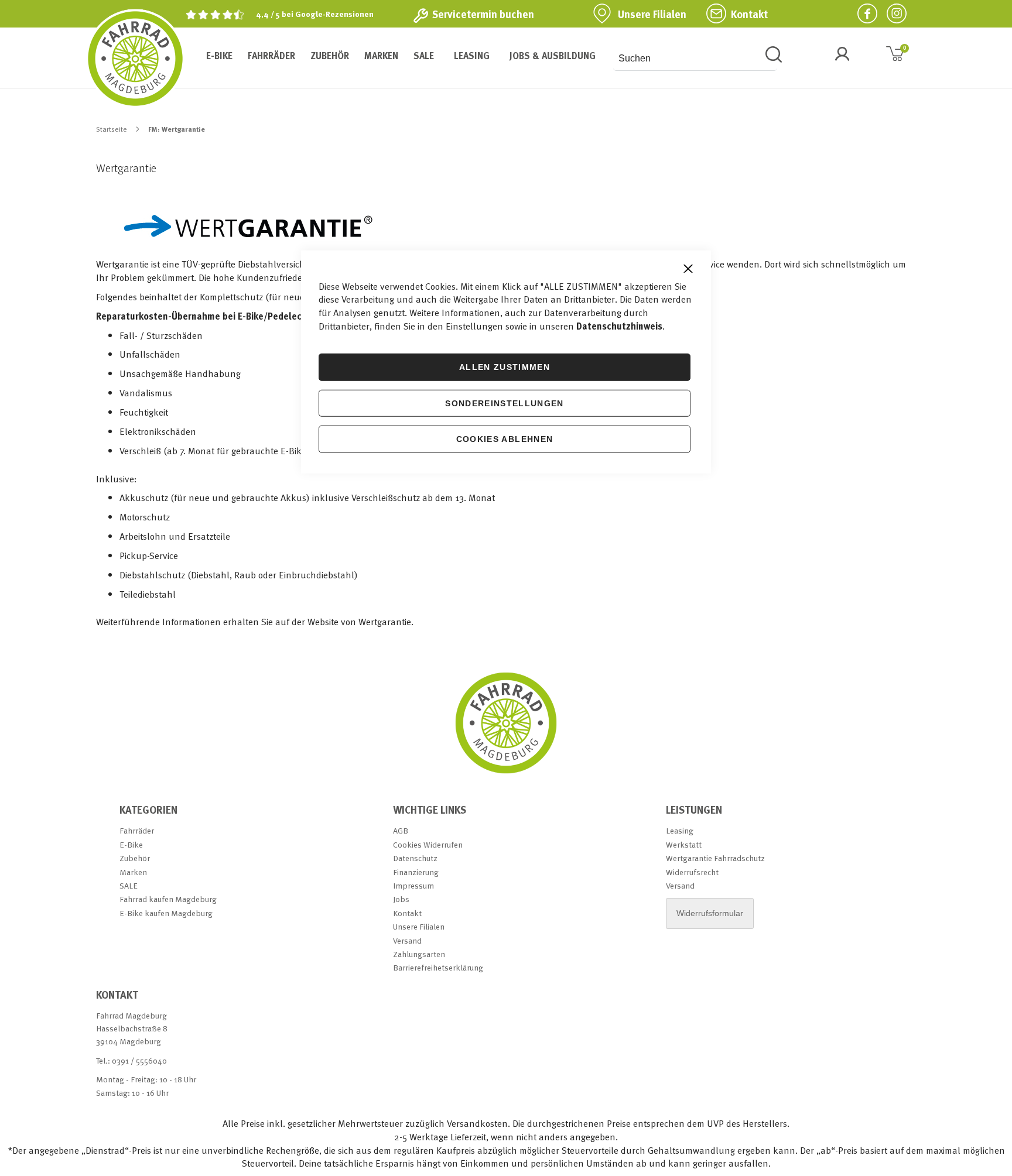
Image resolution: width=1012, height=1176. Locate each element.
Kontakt (749, 14)
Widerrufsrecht (692, 872)
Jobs (401, 899)
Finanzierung (416, 872)
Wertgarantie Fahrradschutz (715, 858)
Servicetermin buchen (483, 14)
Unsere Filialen (652, 14)
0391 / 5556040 (139, 1060)
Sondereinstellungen (504, 402)
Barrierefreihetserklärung (438, 967)
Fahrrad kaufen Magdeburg (168, 899)
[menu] (399, 55)
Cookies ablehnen (504, 439)
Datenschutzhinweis (619, 326)
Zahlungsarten (419, 954)
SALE (128, 885)
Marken (133, 872)
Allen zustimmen (504, 367)
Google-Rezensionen (334, 14)
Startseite (112, 129)
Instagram (892, 13)
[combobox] (695, 58)
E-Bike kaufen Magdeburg (166, 913)
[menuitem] (219, 55)
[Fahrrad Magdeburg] (135, 58)
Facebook (862, 13)
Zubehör (134, 858)
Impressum (413, 885)
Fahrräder (136, 830)
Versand (407, 940)
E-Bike (131, 844)
